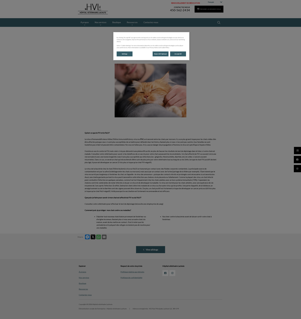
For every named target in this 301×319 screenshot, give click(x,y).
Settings (124, 54)
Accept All (178, 54)
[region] (151, 46)
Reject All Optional (160, 54)
